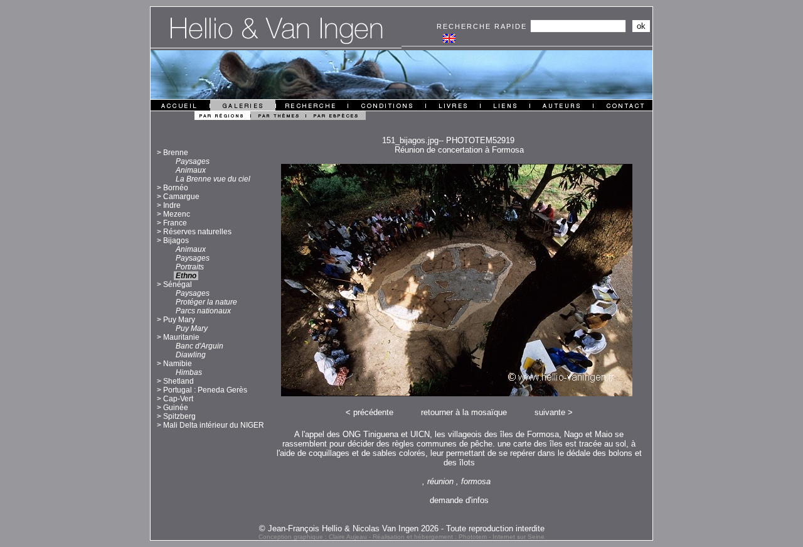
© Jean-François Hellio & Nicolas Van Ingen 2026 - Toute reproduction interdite (402, 528)
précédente (373, 412)
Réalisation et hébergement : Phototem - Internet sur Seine (459, 536)
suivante (549, 412)
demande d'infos (459, 500)
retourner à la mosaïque (464, 412)
